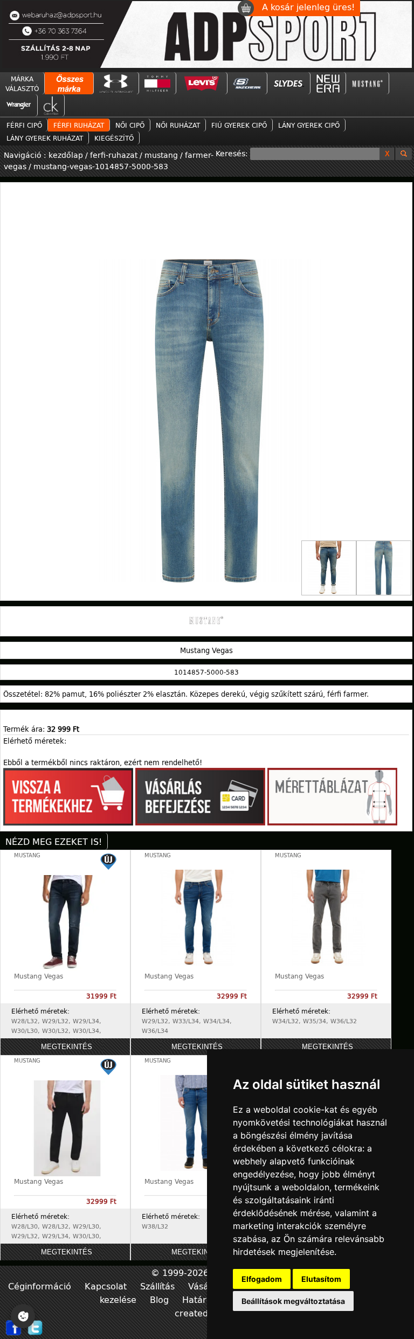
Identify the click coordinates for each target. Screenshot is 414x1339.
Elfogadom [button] (262, 1279)
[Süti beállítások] (23, 1316)
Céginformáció (41, 1286)
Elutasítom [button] (321, 1279)
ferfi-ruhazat (113, 155)
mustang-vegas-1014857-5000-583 (100, 166)
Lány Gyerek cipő (309, 125)
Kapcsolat (107, 1286)
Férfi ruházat (78, 125)
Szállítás (158, 1286)
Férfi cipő (24, 125)
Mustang (27, 855)
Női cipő (129, 125)
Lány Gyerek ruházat (44, 138)
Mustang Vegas (38, 976)
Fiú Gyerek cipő (239, 125)
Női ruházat (178, 125)
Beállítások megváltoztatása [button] (293, 1301)
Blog (160, 1299)
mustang (161, 155)
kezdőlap (67, 155)
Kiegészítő (114, 138)
